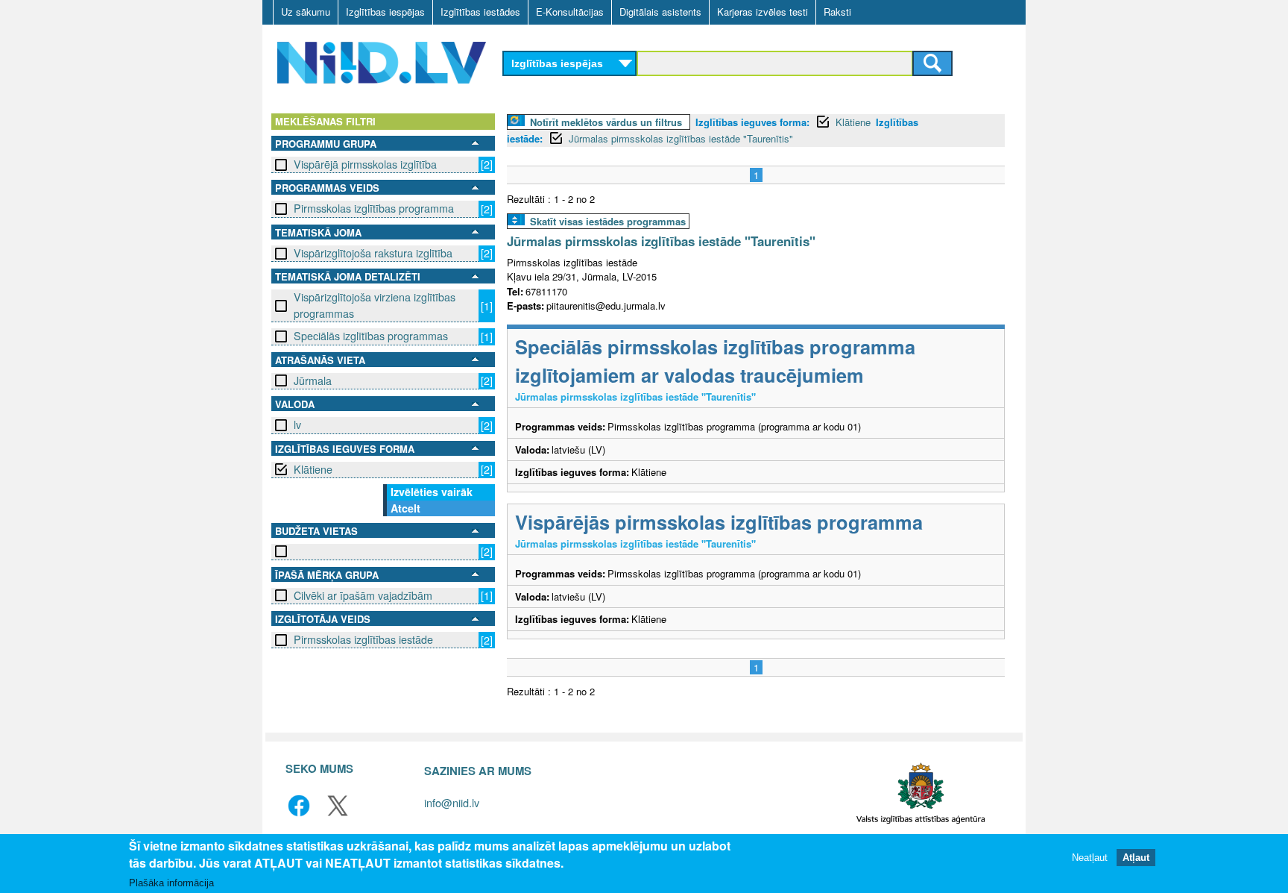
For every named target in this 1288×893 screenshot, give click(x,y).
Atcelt (405, 508)
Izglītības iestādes (480, 11)
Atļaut (1136, 857)
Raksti (837, 11)
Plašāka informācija (171, 883)
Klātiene (313, 469)
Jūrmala (313, 380)
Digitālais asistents (660, 11)
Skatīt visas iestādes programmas (608, 221)
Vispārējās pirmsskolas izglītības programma (719, 522)
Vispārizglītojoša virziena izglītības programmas (374, 304)
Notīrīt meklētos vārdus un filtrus (606, 122)
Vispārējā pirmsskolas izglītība (365, 164)
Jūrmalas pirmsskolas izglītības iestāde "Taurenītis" (681, 138)
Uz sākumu (305, 11)
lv (297, 424)
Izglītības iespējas (385, 11)
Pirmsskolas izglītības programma (374, 208)
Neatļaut (1090, 857)
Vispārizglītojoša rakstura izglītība (373, 252)
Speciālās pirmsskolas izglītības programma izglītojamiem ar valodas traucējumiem (715, 361)
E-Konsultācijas (570, 11)
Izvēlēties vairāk (432, 491)
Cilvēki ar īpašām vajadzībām (363, 595)
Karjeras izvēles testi (762, 11)
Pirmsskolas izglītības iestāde (363, 639)
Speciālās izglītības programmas (371, 335)
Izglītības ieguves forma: (752, 122)
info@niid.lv (451, 802)
